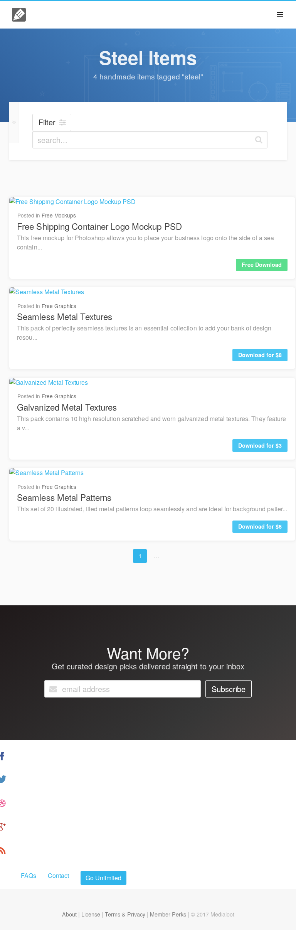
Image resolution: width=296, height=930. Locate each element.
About (69, 914)
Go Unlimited (103, 877)
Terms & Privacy (125, 914)
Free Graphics (59, 306)
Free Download (262, 264)
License (90, 914)
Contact (58, 875)
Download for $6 (260, 526)
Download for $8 (260, 355)
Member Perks (168, 914)
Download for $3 (260, 445)
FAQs (28, 875)
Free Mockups (59, 215)
